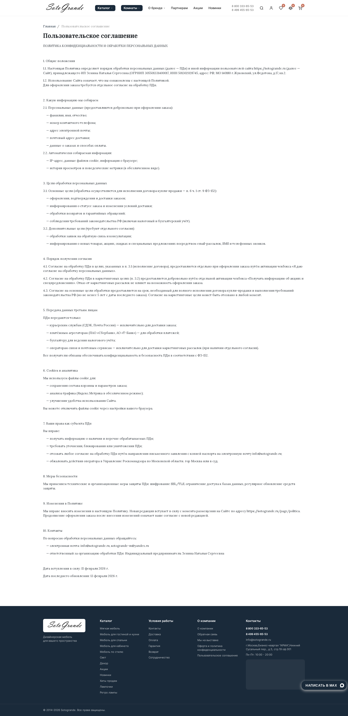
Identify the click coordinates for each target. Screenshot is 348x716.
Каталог (104, 8)
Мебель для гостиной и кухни (119, 634)
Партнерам (179, 8)
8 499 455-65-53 (243, 9)
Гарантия (154, 646)
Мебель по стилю (111, 651)
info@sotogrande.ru (258, 639)
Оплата (153, 640)
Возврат (154, 651)
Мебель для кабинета (114, 646)
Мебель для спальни (113, 640)
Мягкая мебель (110, 628)
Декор (104, 663)
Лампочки (106, 686)
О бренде (155, 8)
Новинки (214, 8)
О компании (205, 628)
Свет (103, 657)
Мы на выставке (208, 640)
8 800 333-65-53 (243, 6)
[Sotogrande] (64, 625)
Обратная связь (207, 634)
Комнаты (130, 8)
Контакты (155, 628)
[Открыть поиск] (261, 8)
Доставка (155, 634)
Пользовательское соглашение (217, 655)
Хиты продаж (108, 680)
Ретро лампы (108, 692)
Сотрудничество (159, 657)
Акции (198, 8)
